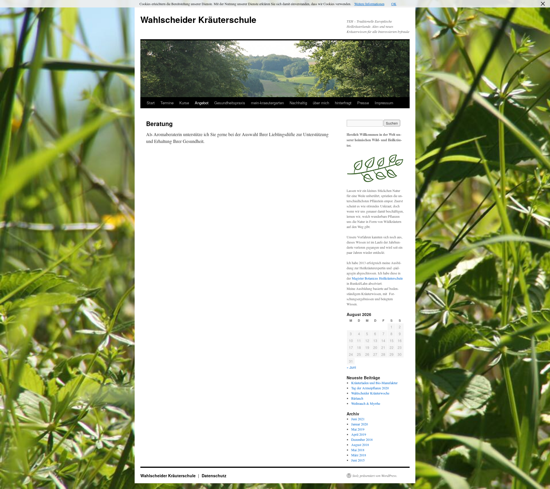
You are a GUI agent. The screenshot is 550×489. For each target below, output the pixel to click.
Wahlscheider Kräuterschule (198, 19)
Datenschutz (214, 475)
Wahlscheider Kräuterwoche (370, 393)
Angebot (202, 102)
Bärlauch (357, 398)
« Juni (351, 367)
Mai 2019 (357, 429)
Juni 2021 (358, 419)
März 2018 (358, 455)
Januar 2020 (359, 424)
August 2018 (360, 444)
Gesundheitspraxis (229, 102)
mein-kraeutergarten (267, 102)
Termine (167, 102)
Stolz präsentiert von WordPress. (374, 475)
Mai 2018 (357, 449)
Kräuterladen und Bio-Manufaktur (374, 382)
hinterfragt (343, 102)
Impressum (384, 102)
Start (151, 102)
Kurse (184, 102)
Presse (363, 102)
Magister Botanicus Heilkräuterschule (377, 278)
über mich (321, 102)
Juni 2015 (358, 460)
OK (393, 3)
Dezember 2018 (362, 439)
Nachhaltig (298, 102)
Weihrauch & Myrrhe (365, 403)
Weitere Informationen (369, 3)
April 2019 (358, 434)
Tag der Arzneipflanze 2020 (370, 388)
